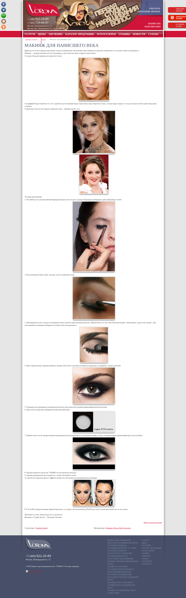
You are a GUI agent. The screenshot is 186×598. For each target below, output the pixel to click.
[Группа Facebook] (3, 4)
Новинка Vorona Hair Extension (118, 528)
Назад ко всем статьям (153, 522)
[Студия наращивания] (48, 9)
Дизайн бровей (41, 528)
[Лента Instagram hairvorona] (3, 21)
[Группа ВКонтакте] (3, 10)
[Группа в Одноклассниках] (3, 27)
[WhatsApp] (3, 15)
